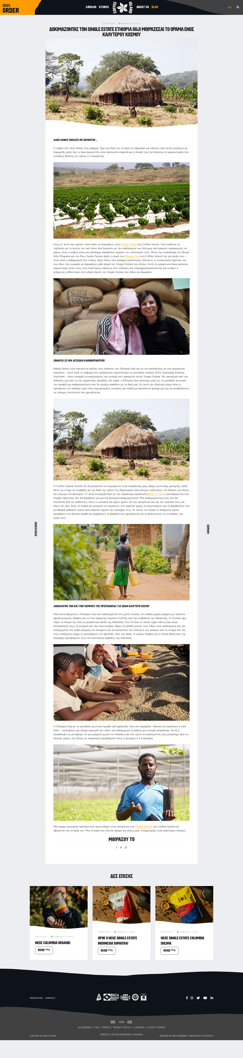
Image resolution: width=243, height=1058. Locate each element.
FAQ (97, 1027)
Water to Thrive (156, 494)
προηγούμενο (37, 529)
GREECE (104, 1035)
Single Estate (128, 244)
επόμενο (207, 529)
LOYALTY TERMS (156, 1027)
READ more (43, 950)
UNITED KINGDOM (121, 1035)
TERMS (106, 1027)
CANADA (138, 1035)
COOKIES (139, 1027)
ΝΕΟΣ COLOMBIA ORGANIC (52, 943)
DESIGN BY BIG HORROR (173, 1036)
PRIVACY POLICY (122, 1027)
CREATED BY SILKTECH (200, 1036)
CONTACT (50, 998)
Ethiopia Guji (132, 256)
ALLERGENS (84, 1027)
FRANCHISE (36, 998)
